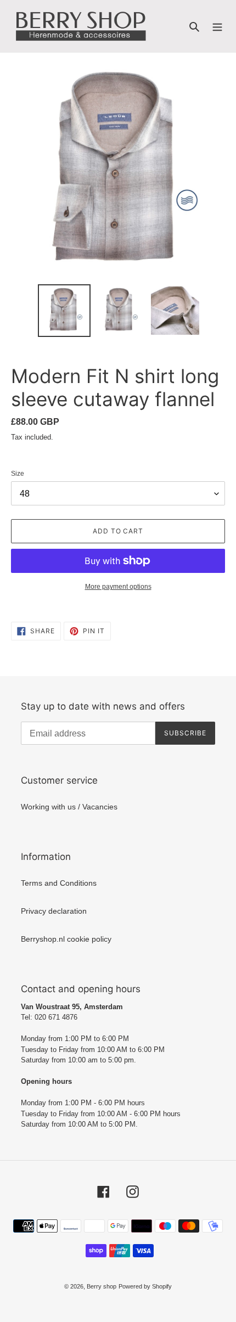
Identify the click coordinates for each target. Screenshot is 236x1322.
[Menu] (217, 26)
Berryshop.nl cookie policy (66, 939)
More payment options (118, 586)
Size (17, 473)
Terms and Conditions (59, 883)
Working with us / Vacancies (69, 806)
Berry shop (101, 1286)
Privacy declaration (54, 911)
